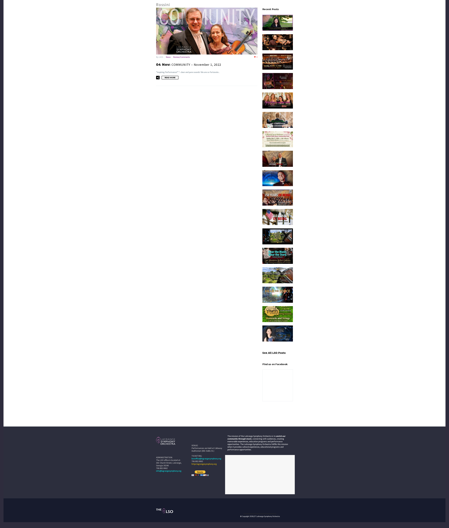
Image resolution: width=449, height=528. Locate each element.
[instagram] (268, 411)
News (168, 57)
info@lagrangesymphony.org (168, 471)
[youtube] (272, 411)
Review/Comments (181, 57)
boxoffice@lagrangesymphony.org (206, 458)
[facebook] (263, 411)
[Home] (195, 440)
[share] (276, 411)
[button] (158, 77)
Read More (170, 78)
